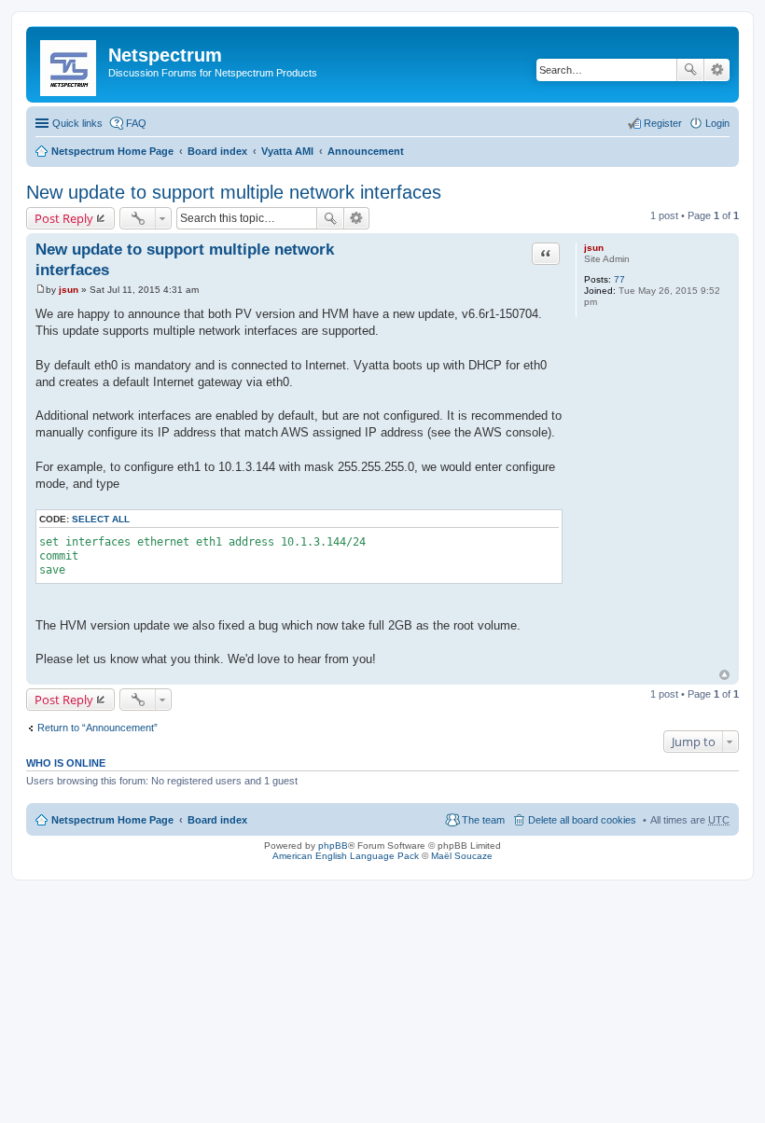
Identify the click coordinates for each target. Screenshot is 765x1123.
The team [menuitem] (483, 819)
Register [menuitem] (663, 123)
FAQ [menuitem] (136, 123)
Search (690, 70)
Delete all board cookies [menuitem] (582, 819)
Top (724, 675)
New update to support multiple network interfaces (233, 192)
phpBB (333, 845)
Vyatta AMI (287, 151)
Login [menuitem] (717, 123)
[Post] (40, 289)
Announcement (365, 151)
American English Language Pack (345, 856)
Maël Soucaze (462, 856)
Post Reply (64, 218)
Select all (101, 519)
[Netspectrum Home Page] (69, 64)
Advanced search (717, 70)
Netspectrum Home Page (112, 151)
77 (619, 279)
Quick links (77, 123)
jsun (594, 248)
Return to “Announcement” (97, 727)
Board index (217, 151)
